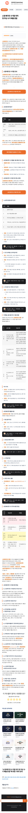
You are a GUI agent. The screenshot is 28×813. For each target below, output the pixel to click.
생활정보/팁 (4, 9)
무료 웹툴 (11, 9)
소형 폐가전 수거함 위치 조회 (13, 91)
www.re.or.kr (6, 565)
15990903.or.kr (6, 144)
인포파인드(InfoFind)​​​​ (17, 2)
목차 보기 (21, 27)
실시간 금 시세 (18, 9)
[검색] (25, 800)
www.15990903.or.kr (19, 481)
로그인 (12, 788)
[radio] (8, 699)
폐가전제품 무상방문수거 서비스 (14, 152)
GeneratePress (14, 807)
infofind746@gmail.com (16, 797)
